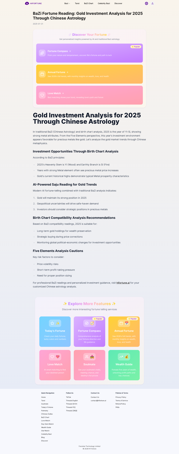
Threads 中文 (71, 407)
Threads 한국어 (71, 404)
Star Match (45, 431)
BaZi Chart (88, 3)
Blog (43, 437)
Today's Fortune (47, 407)
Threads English (72, 401)
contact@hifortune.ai (98, 401)
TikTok (68, 397)
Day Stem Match (47, 424)
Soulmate (44, 404)
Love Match (45, 421)
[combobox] (146, 3)
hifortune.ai (123, 282)
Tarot (77, 3)
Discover (118, 3)
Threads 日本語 (71, 411)
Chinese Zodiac (47, 414)
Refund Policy (121, 404)
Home (43, 397)
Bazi (66, 3)
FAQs (117, 407)
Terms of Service (122, 401)
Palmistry (44, 411)
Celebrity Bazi (104, 3)
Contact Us (95, 397)
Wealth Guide (46, 427)
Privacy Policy (121, 397)
